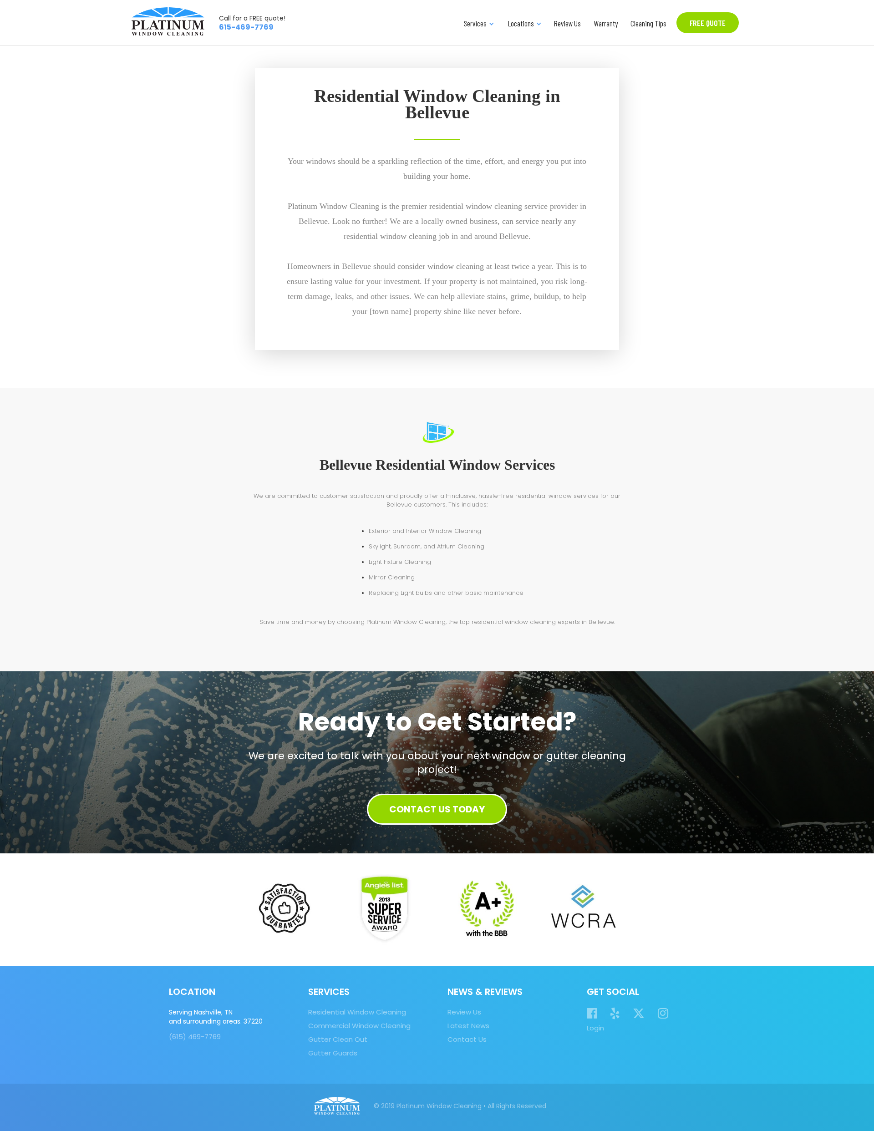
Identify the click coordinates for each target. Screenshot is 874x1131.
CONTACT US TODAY (437, 809)
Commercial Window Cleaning (359, 1025)
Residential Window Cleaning (357, 1012)
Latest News (468, 1025)
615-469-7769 (246, 27)
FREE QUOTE (708, 23)
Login (595, 1028)
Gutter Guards (332, 1053)
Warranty (606, 23)
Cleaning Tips (648, 23)
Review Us (567, 23)
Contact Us (467, 1039)
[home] (168, 21)
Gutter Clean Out (337, 1039)
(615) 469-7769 (195, 1036)
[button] (478, 22)
